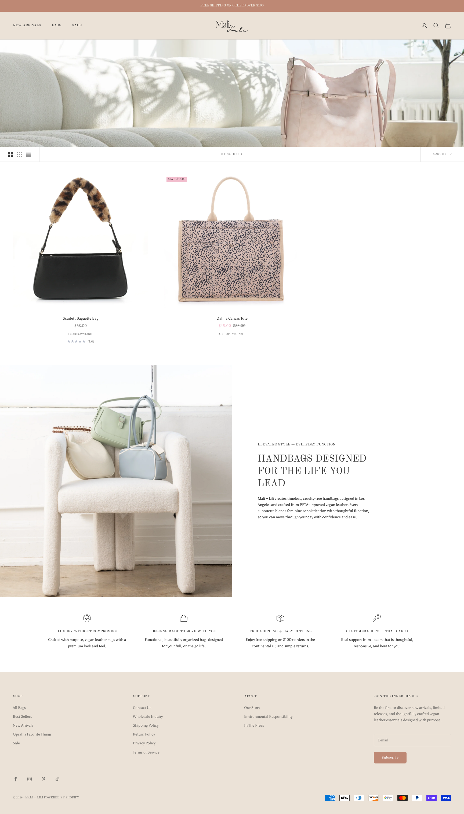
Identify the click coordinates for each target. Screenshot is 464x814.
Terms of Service (146, 752)
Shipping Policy (145, 725)
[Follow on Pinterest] (43, 779)
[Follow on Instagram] (29, 779)
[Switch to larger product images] (10, 154)
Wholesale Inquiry (148, 716)
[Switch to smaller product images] (19, 154)
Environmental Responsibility (268, 716)
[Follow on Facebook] (15, 779)
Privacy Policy (144, 743)
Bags (56, 25)
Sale (77, 25)
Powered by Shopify (61, 797)
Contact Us (142, 707)
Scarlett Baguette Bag (80, 318)
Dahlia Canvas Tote (232, 318)
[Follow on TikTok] (57, 779)
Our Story (252, 707)
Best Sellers (22, 716)
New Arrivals (27, 25)
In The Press (254, 725)
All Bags (19, 707)
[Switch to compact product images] (28, 154)
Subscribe (390, 757)
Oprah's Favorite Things (32, 734)
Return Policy (144, 734)
